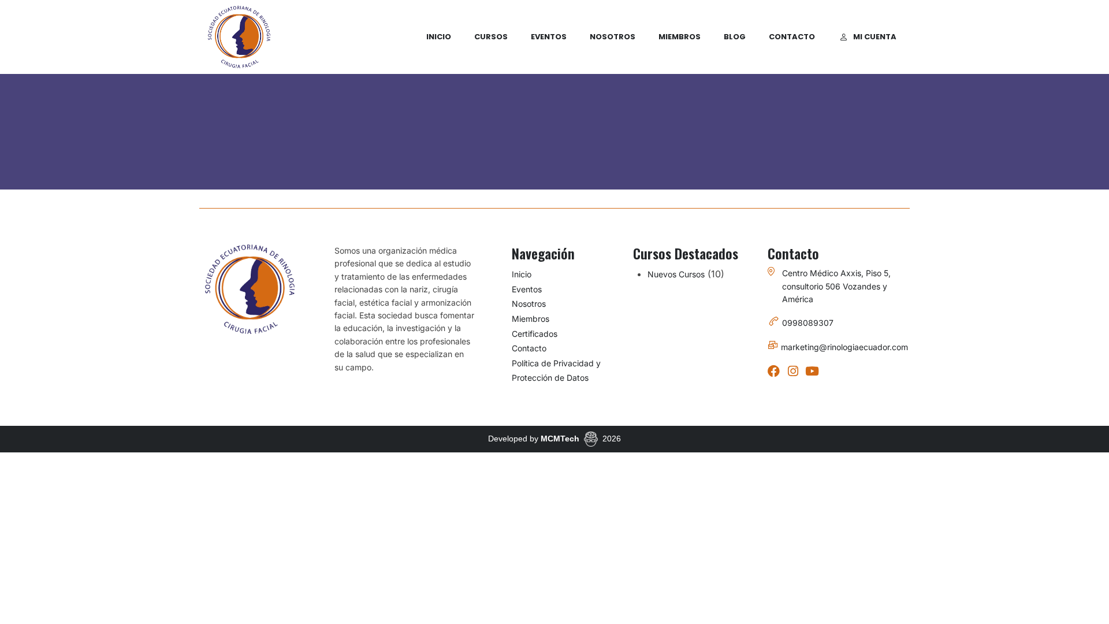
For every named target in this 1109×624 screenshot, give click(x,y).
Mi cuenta (874, 36)
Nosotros (612, 36)
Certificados (534, 334)
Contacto (792, 36)
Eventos (549, 36)
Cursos (491, 36)
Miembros (679, 36)
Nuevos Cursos (676, 274)
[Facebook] (774, 371)
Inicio (438, 36)
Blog (735, 36)
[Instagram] (793, 371)
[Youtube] (812, 371)
